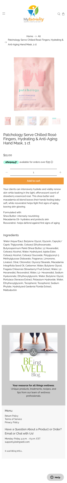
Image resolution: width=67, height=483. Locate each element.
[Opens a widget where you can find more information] (55, 477)
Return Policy (11, 416)
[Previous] (8, 83)
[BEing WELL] (33, 14)
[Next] (58, 83)
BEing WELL (16, 451)
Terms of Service (13, 419)
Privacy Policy (12, 422)
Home (29, 36)
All (39, 36)
